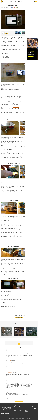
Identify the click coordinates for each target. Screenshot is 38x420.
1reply (7, 398)
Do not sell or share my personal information (15, 418)
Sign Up (35, 1)
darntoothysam (16, 107)
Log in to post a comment (19, 401)
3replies (7, 377)
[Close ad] (37, 38)
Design (15, 409)
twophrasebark (10, 372)
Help (25, 409)
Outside (20, 409)
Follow (6, 33)
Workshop (15, 407)
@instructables (34, 406)
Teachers (18, 1)
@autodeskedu (34, 408)
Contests (15, 1)
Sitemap (26, 410)
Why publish (26, 406)
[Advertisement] (32, 49)
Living (20, 407)
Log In (32, 1)
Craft (15, 410)
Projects (11, 1)
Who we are (26, 411)
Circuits (6, 7)
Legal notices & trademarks (26, 418)
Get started (26, 407)
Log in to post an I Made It (19, 317)
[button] (24, 9)
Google (13, 113)
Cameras (9, 7)
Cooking (20, 406)
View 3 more (22, 133)
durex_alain (9, 360)
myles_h (3, 7)
